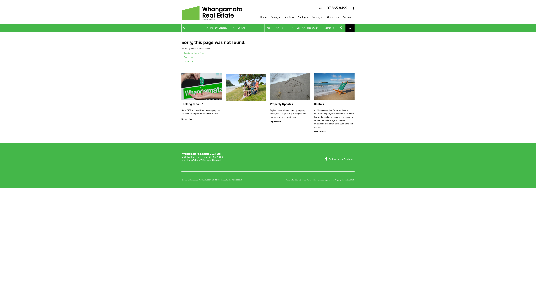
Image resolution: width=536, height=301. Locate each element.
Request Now (186, 119)
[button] (275, 17)
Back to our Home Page (194, 53)
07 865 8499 (337, 8)
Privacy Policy (306, 180)
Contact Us (188, 61)
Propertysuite (339, 180)
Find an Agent (190, 57)
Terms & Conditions (293, 180)
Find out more (320, 131)
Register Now (275, 121)
